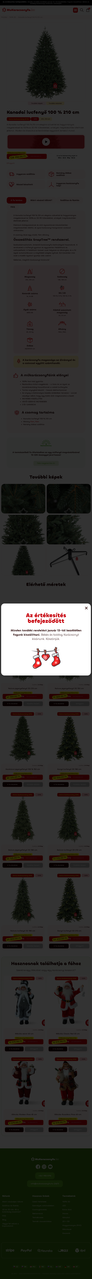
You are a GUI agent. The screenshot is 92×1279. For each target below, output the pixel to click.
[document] (46, 639)
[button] (86, 608)
